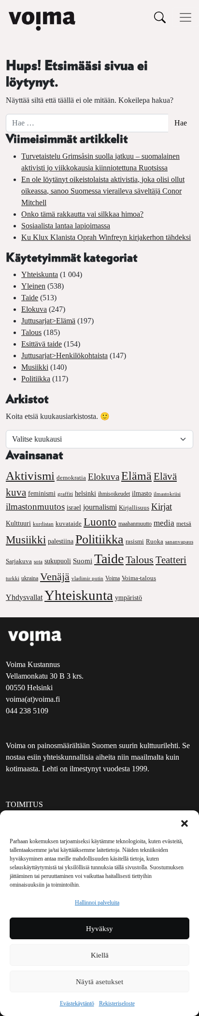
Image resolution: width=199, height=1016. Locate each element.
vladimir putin (87, 578)
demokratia (71, 477)
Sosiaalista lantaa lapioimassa (65, 226)
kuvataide (69, 523)
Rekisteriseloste (117, 1003)
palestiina (60, 541)
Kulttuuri (18, 523)
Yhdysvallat (24, 597)
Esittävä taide (41, 344)
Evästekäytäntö (77, 1003)
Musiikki (34, 367)
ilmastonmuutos (35, 506)
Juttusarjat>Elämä (48, 321)
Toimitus (24, 804)
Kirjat (161, 506)
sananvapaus (179, 541)
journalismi (100, 507)
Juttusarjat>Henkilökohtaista (64, 355)
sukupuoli (57, 561)
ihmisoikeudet (114, 494)
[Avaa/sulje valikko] (185, 17)
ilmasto (142, 493)
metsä (183, 523)
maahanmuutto (135, 524)
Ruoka (154, 541)
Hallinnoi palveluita (97, 902)
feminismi (42, 493)
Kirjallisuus (134, 507)
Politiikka (35, 379)
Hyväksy (99, 928)
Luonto (100, 522)
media (164, 523)
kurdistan (43, 524)
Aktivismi (30, 475)
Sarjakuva (19, 561)
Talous (31, 332)
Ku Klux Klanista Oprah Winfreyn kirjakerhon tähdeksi (106, 237)
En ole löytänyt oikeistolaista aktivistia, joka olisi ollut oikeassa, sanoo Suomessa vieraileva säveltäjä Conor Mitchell (103, 191)
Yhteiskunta (39, 274)
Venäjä (55, 577)
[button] (184, 822)
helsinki (85, 493)
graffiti (65, 494)
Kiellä (100, 955)
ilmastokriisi (167, 494)
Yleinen (33, 286)
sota (38, 561)
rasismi (135, 541)
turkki (12, 578)
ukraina (29, 578)
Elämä (136, 476)
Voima (112, 578)
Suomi (82, 561)
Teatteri (171, 560)
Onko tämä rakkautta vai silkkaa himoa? (82, 214)
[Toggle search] (160, 17)
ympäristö (128, 597)
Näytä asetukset (99, 982)
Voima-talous (139, 578)
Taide (29, 297)
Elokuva (34, 309)
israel (74, 507)
